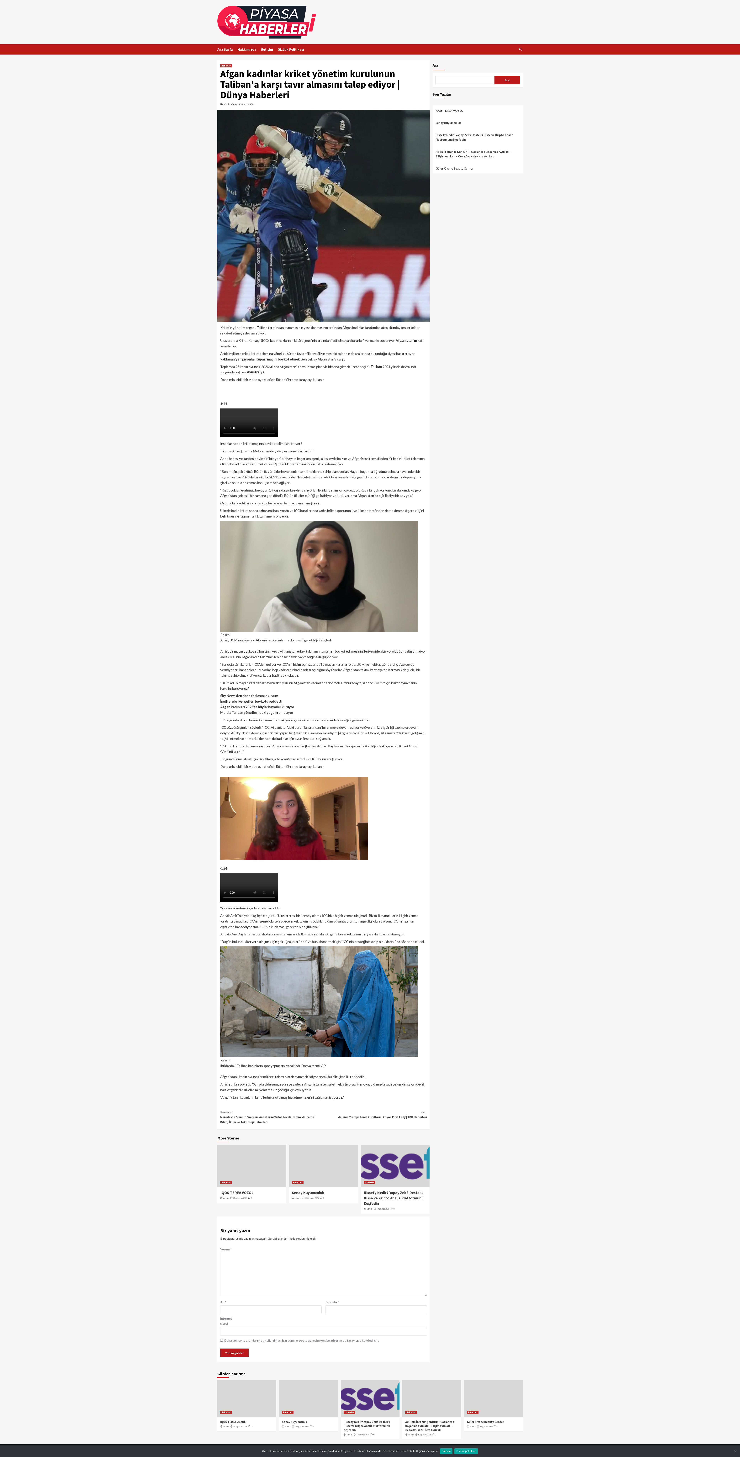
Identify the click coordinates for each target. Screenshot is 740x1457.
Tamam (446, 1451)
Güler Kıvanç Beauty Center (454, 168)
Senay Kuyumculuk (308, 1192)
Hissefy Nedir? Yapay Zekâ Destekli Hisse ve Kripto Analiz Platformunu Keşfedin (394, 1198)
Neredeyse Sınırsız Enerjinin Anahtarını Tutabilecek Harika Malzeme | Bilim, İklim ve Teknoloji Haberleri (267, 1117)
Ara (435, 65)
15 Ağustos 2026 (312, 1198)
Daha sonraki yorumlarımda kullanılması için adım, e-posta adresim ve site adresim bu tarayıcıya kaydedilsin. (301, 1340)
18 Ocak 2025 (242, 104)
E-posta (332, 1302)
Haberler (226, 65)
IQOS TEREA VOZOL (237, 1192)
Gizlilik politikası (466, 1451)
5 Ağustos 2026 (424, 1434)
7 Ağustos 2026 (383, 1208)
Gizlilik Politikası (291, 49)
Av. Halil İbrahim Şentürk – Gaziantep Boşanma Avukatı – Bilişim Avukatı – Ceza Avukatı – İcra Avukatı (473, 154)
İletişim (267, 49)
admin (227, 104)
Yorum (226, 1249)
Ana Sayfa (225, 49)
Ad (223, 1302)
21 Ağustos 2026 (240, 1198)
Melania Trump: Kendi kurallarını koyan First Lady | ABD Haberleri (382, 1114)
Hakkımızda (247, 49)
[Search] (520, 49)
